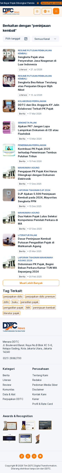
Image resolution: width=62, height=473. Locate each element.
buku (15, 302)
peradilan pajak (29, 302)
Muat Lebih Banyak (31, 283)
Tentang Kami (40, 375)
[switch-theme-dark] (37, 11)
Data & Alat (9, 394)
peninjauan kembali (44, 307)
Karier (35, 399)
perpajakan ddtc (13, 296)
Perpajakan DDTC (13, 399)
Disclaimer (38, 389)
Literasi (7, 379)
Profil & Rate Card (42, 403)
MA (28, 307)
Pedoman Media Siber (45, 384)
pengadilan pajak (13, 307)
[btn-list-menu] (56, 11)
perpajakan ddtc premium (40, 296)
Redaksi (37, 379)
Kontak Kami (39, 394)
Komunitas (8, 389)
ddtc (6, 302)
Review (7, 384)
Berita (6, 375)
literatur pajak (11, 313)
